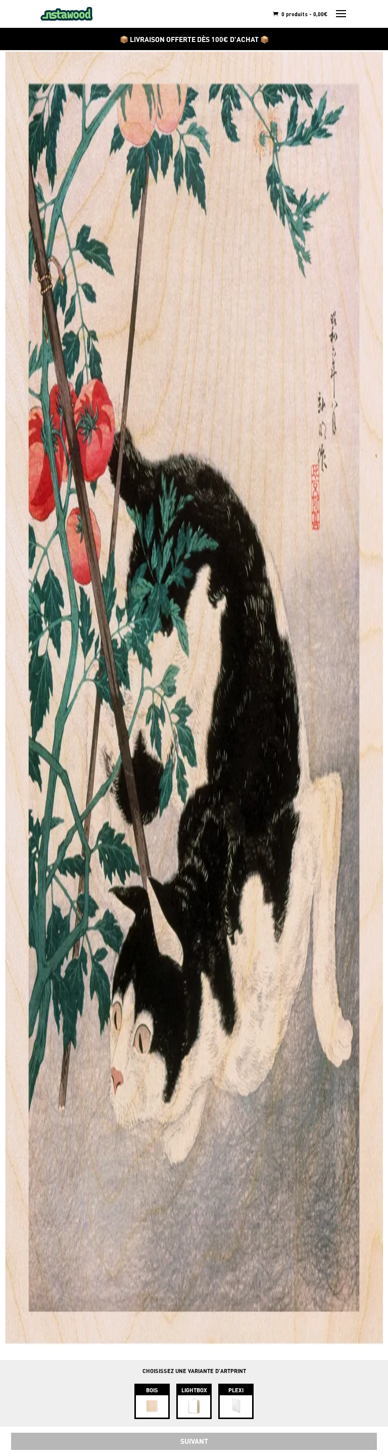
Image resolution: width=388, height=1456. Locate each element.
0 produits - (304, 14)
